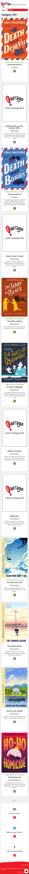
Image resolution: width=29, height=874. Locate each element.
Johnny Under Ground (14, 256)
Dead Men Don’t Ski (14, 582)
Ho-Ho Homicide (14, 777)
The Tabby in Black (14, 321)
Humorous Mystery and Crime (14, 62)
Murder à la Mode (14, 451)
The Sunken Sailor (14, 646)
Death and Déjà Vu (14, 65)
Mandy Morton (14, 324)
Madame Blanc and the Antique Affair (14, 127)
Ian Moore (14, 67)
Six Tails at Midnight (14, 387)
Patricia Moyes (14, 259)
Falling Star (14, 516)
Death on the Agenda (14, 711)
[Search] (17, 10)
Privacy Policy (19, 868)
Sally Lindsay (14, 131)
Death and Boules (14, 194)
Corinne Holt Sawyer (14, 780)
